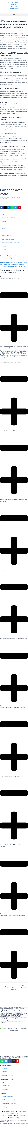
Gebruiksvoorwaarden (7, 1075)
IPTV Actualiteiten (6, 235)
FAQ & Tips (4, 221)
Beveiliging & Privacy (7, 232)
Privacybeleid (5, 1068)
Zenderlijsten (5, 1089)
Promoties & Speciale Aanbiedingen (11, 242)
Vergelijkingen (5, 246)
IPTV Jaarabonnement (7, 1096)
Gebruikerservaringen (7, 225)
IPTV (15, 1056)
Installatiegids (5, 250)
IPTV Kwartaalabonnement (9, 1103)
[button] (14, 15)
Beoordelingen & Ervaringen (9, 217)
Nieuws (3, 228)
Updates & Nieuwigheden (8, 239)
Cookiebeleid (5, 1071)
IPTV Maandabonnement (8, 1100)
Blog (3, 214)
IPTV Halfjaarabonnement (8, 1107)
